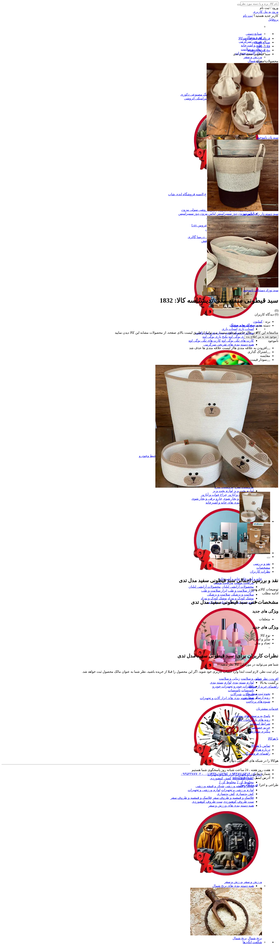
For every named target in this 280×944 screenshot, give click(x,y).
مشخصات (263, 567)
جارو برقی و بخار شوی (238, 498)
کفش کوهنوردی (220, 778)
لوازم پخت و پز (244, 491)
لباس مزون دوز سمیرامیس (235, 213)
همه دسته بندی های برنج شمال (233, 885)
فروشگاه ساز (248, 785)
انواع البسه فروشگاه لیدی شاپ (189, 194)
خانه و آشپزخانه (251, 45)
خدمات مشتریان (267, 708)
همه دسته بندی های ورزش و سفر (231, 805)
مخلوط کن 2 (245, 782)
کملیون (258, 321)
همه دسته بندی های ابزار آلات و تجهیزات (227, 698)
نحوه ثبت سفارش (258, 693)
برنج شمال (255, 61)
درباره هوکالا (261, 749)
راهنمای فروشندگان (256, 753)
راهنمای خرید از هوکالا (263, 686)
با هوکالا (273, 738)
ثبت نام (248, 15)
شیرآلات (236, 694)
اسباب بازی (246, 329)
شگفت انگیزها (252, 942)
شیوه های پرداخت (258, 701)
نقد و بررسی (261, 563)
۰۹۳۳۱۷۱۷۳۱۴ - (238, 774)
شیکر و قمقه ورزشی (210, 786)
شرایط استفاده (260, 723)
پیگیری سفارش (259, 731)
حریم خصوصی (260, 727)
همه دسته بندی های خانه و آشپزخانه (230, 502)
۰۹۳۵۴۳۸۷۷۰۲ (191, 774)
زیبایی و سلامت (251, 678)
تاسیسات (247, 690)
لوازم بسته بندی (243, 682)
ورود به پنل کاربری (265, 12)
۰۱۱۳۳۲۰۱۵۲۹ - (213, 774)
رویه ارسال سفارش (256, 697)
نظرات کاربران (260, 571)
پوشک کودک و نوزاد (241, 598)
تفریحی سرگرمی (250, 41)
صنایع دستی (254, 33)
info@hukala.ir (242, 777)
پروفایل (273, 19)
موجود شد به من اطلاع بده (261, 336)
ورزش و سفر (253, 57)
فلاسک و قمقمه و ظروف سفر (233, 797)
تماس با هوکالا (260, 745)
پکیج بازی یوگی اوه (241, 336)
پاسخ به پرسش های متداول (251, 716)
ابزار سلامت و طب (241, 590)
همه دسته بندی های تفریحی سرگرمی (229, 344)
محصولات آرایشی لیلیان (238, 586)
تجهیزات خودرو (243, 686)
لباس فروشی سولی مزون (199, 209)
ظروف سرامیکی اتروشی (201, 98)
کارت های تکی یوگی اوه (238, 340)
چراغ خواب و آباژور (214, 494)
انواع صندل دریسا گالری (204, 237)
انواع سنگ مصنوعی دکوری (198, 94)
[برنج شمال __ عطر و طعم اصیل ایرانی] (226, 934)
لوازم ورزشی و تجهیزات (237, 790)
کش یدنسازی (245, 794)
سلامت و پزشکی (242, 594)
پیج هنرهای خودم (242, 325)
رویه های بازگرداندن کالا (254, 719)
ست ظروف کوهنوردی (238, 801)
